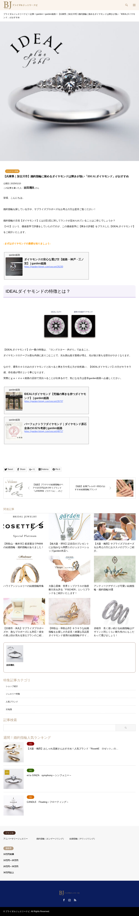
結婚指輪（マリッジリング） (83, 839)
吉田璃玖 (29, 187)
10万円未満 (8, 854)
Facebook (64, 900)
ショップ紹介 (12, 686)
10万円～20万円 (10, 860)
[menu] (134, 5)
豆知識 (9, 709)
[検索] (126, 5)
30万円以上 (8, 872)
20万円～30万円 (10, 866)
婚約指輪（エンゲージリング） (50, 839)
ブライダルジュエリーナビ (17, 911)
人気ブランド (12, 702)
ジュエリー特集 (12, 171)
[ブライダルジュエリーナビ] (21, 5)
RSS (75, 900)
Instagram (69, 900)
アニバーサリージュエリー (15, 839)
